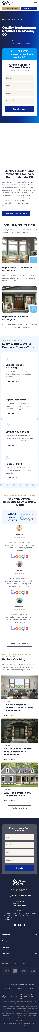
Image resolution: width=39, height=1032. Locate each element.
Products (6, 935)
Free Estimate (29, 8)
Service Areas (11, 19)
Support (5, 947)
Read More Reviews (19, 644)
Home (3, 19)
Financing (19, 988)
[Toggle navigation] (35, 3)
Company (6, 941)
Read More (8, 715)
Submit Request (19, 109)
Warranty (7, 988)
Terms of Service (18, 1025)
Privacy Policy (30, 1023)
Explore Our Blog (19, 808)
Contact (5, 953)
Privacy (31, 988)
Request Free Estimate (16, 213)
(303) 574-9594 (21, 895)
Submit (19, 868)
